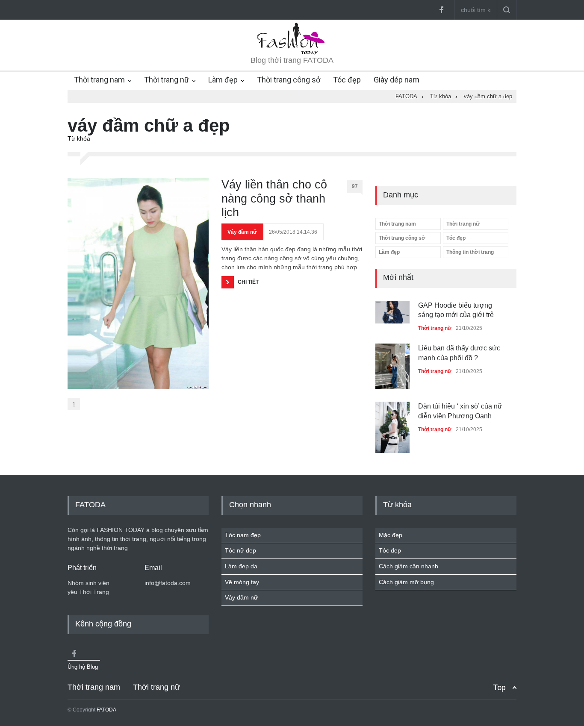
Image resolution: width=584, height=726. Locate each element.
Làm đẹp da (241, 566)
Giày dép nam (396, 79)
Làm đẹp (223, 79)
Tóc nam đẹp (243, 535)
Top (499, 687)
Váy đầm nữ (242, 232)
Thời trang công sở (288, 79)
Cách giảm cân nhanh (408, 566)
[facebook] (441, 9)
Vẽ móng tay (242, 582)
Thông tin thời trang (470, 252)
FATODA (106, 710)
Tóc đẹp (347, 79)
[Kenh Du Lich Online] (74, 653)
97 (355, 186)
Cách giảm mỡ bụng (406, 582)
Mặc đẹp (390, 535)
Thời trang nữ (166, 79)
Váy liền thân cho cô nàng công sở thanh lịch (274, 198)
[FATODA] (292, 53)
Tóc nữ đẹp (240, 550)
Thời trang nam (99, 79)
